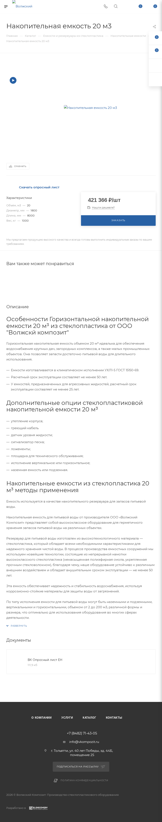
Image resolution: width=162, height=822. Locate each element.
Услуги (67, 717)
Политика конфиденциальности (84, 780)
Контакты (114, 717)
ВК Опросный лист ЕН (45, 660)
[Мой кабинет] (126, 7)
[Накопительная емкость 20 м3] (90, 107)
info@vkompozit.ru (84, 742)
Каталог (89, 717)
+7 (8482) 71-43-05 (82, 733)
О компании (41, 717)
